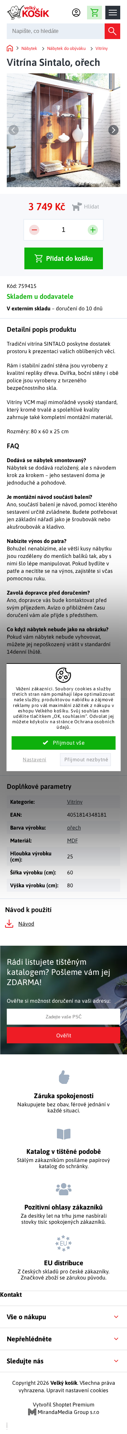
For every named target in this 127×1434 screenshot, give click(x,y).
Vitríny (75, 802)
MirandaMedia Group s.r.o (67, 1412)
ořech (74, 827)
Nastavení (34, 759)
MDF (72, 840)
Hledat (112, 31)
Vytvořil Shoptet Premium (63, 1404)
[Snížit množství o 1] (34, 230)
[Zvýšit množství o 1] (93, 230)
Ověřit (63, 1035)
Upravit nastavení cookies (77, 1390)
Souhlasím (64, 743)
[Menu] (112, 12)
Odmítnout (85, 759)
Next (113, 130)
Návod (26, 924)
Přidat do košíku (69, 258)
